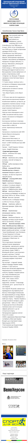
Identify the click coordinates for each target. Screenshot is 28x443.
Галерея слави (14, 25)
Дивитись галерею (14, 435)
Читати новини (14, 19)
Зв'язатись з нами (14, 6)
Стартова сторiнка (14, 434)
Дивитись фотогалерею (14, 4)
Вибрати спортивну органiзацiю (14, 23)
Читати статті (14, 437)
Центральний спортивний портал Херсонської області (14, 2)
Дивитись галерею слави (14, 431)
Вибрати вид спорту (14, 21)
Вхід (14, 7)
